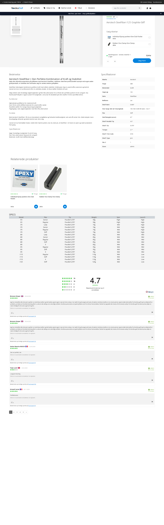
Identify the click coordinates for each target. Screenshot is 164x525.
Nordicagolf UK (32, 316)
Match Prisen (28, 2)
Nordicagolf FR (32, 362)
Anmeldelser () (111, 19)
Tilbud (80, 8)
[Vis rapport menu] (152, 313)
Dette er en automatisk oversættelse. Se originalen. (22, 308)
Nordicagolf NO (32, 384)
